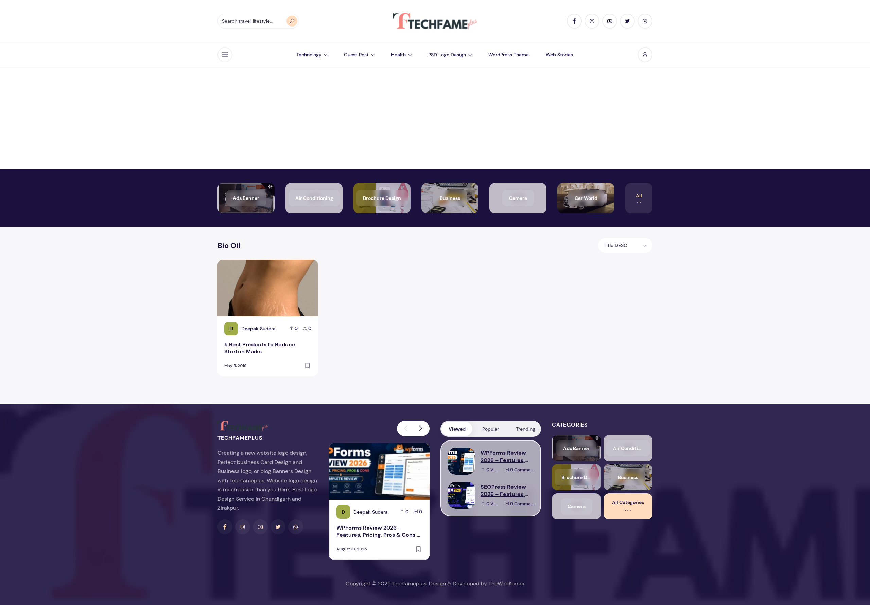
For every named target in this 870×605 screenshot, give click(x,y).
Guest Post (356, 55)
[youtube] (609, 21)
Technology (308, 55)
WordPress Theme (508, 55)
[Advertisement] (435, 118)
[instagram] (592, 21)
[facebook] (574, 21)
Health (398, 55)
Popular (490, 429)
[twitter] (627, 21)
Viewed (457, 429)
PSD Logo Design (447, 55)
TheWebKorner (506, 583)
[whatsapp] (645, 21)
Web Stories (559, 55)
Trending (525, 429)
